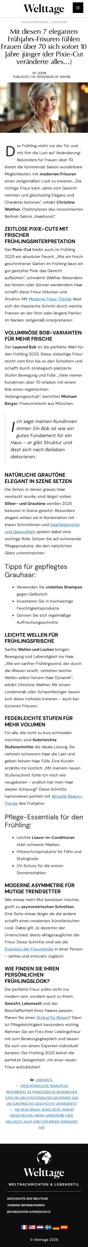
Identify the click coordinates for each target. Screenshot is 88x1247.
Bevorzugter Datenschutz (28, 1211)
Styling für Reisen (53, 1017)
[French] (24, 1229)
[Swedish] (48, 1229)
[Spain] (64, 1229)
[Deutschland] (56, 1229)
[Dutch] (40, 1229)
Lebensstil (59, 22)
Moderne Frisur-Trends (50, 299)
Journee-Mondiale (34, 22)
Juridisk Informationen (26, 1205)
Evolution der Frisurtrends (29, 949)
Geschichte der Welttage (27, 1198)
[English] (32, 1229)
